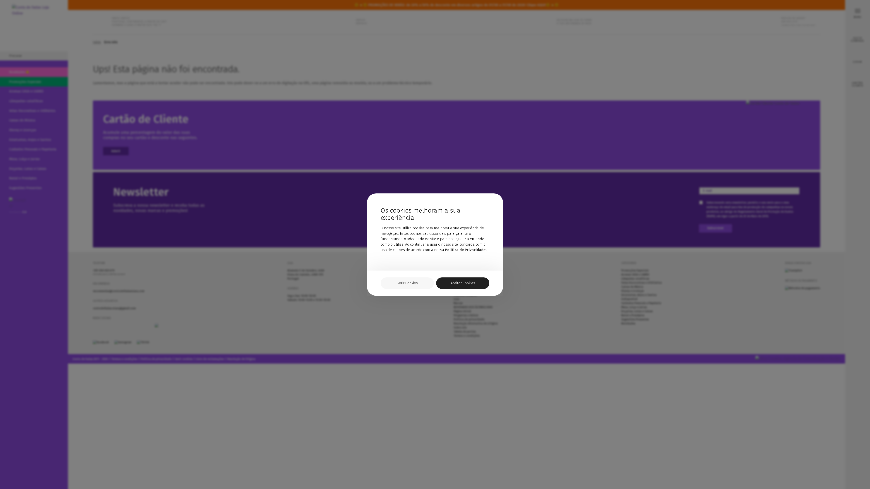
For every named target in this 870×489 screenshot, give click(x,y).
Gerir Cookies (407, 283)
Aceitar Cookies (463, 283)
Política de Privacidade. (465, 250)
